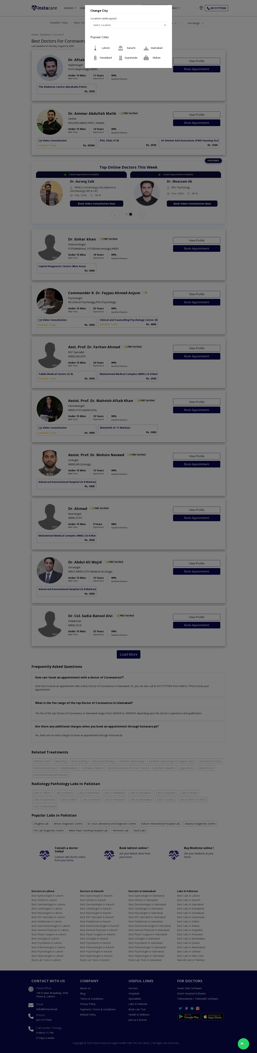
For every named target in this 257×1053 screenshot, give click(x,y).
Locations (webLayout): (103, 18)
